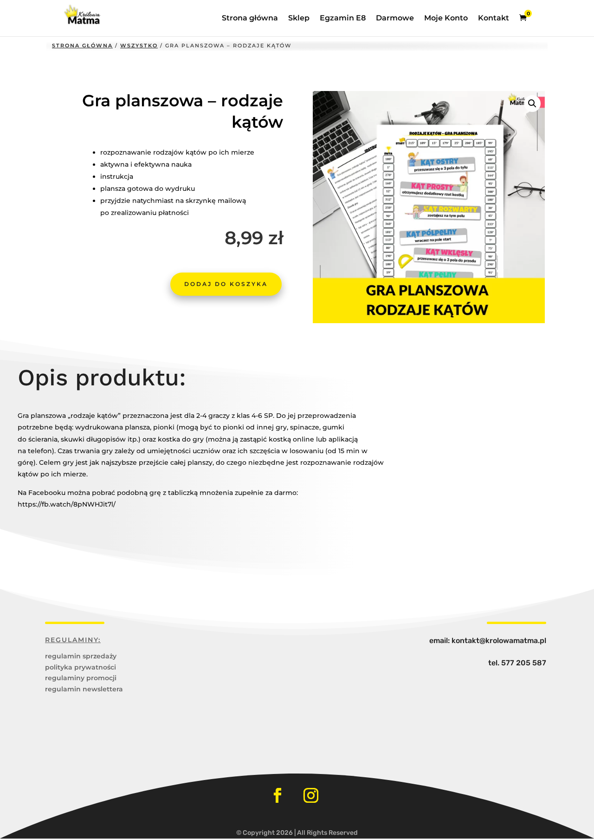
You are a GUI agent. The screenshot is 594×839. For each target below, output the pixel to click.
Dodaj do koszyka (226, 283)
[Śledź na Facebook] (277, 795)
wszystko (139, 45)
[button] (532, 103)
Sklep (299, 18)
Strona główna (250, 18)
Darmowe (395, 18)
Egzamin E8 (343, 18)
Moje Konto (446, 18)
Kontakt (493, 18)
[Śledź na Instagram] (311, 795)
